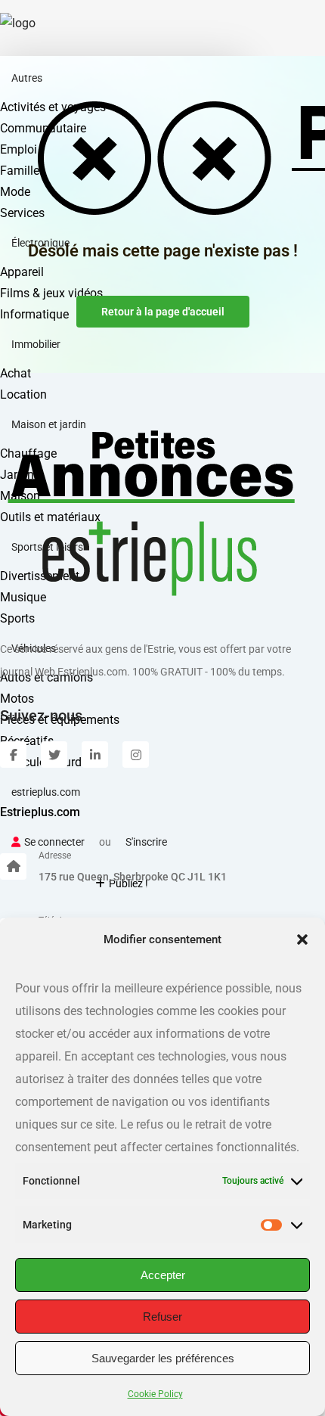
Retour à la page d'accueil (162, 312)
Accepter (163, 1274)
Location (23, 394)
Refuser (162, 1316)
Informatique (34, 314)
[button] (302, 939)
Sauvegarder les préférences (162, 1358)
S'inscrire (146, 842)
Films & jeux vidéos (51, 293)
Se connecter (54, 842)
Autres (26, 78)
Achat (15, 373)
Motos (17, 698)
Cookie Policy (155, 1394)
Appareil (22, 272)
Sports (17, 618)
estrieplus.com (45, 792)
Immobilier (35, 344)
